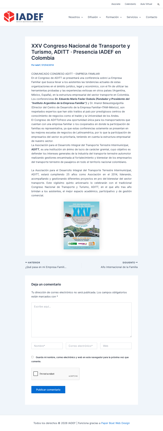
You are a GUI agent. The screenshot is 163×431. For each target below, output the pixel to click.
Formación (112, 17)
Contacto (151, 17)
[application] (81, 17)
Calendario (130, 4)
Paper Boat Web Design (115, 423)
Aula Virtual (146, 4)
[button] (158, 4)
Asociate (115, 4)
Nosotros (74, 17)
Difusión (93, 17)
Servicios (132, 17)
